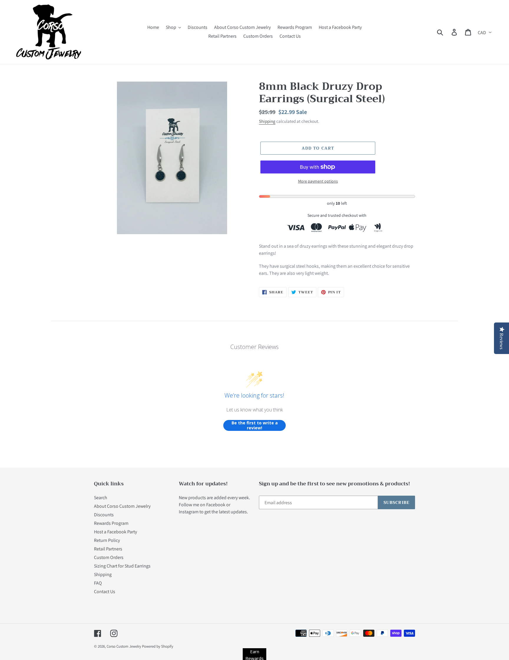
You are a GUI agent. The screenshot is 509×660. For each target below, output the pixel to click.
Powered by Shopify (157, 646)
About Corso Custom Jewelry (122, 506)
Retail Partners (108, 549)
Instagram (189, 512)
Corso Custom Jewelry (124, 646)
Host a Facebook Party (115, 532)
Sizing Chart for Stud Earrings (122, 566)
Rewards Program (111, 523)
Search (100, 497)
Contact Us (104, 591)
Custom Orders (108, 557)
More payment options (318, 181)
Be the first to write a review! (255, 425)
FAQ (98, 583)
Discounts (104, 515)
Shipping (267, 121)
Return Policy (107, 540)
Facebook (215, 505)
